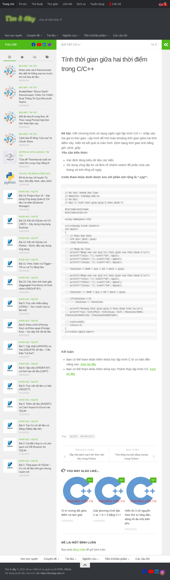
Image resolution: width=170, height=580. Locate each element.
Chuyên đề (33, 35)
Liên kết (67, 4)
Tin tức (23, 4)
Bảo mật (23, 66)
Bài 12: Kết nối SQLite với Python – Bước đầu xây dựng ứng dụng (35, 245)
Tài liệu (51, 35)
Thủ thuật (37, 4)
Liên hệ (116, 4)
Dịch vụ (81, 4)
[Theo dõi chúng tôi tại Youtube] (39, 45)
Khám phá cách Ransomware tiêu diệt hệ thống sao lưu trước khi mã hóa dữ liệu (36, 73)
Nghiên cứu (70, 35)
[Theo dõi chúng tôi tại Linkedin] (44, 45)
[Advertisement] (109, 98)
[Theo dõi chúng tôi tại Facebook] (34, 45)
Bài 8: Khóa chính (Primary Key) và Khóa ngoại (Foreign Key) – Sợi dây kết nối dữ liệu (35, 328)
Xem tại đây (88, 364)
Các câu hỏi (120, 35)
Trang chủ (8, 4)
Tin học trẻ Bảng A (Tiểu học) (34, 173)
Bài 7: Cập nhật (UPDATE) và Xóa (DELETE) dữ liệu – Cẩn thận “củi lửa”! (35, 350)
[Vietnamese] (165, 4)
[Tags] (47, 57)
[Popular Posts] (22, 57)
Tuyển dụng (97, 4)
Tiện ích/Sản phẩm (95, 35)
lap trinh (73, 436)
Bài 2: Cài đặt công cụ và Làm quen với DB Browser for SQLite (35, 447)
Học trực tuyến (13, 35)
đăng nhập (79, 549)
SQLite (34, 192)
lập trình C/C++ (87, 436)
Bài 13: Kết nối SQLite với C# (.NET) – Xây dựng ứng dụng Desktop (35, 224)
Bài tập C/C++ (71, 44)
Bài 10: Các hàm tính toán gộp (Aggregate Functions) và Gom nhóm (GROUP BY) (35, 285)
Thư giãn (52, 4)
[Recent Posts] (9, 57)
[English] (161, 4)
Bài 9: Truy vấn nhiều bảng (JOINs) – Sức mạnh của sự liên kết (34, 307)
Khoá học (24, 192)
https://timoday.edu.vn (52, 573)
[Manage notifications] (162, 572)
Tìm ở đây (10, 569)
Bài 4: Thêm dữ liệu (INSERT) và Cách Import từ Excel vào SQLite (35, 407)
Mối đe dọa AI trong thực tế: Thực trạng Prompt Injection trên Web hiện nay (34, 120)
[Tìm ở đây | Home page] (20, 19)
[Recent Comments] (34, 57)
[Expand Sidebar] (166, 45)
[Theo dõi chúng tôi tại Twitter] (49, 45)
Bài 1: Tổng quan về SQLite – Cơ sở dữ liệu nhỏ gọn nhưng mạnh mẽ (35, 468)
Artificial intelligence (31, 152)
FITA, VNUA (64, 569)
